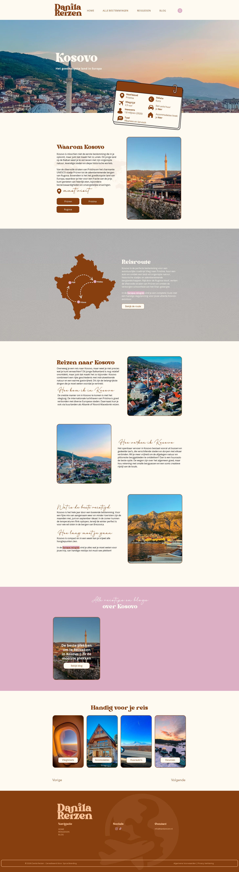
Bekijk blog (76, 665)
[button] (115, 11)
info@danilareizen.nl (164, 828)
